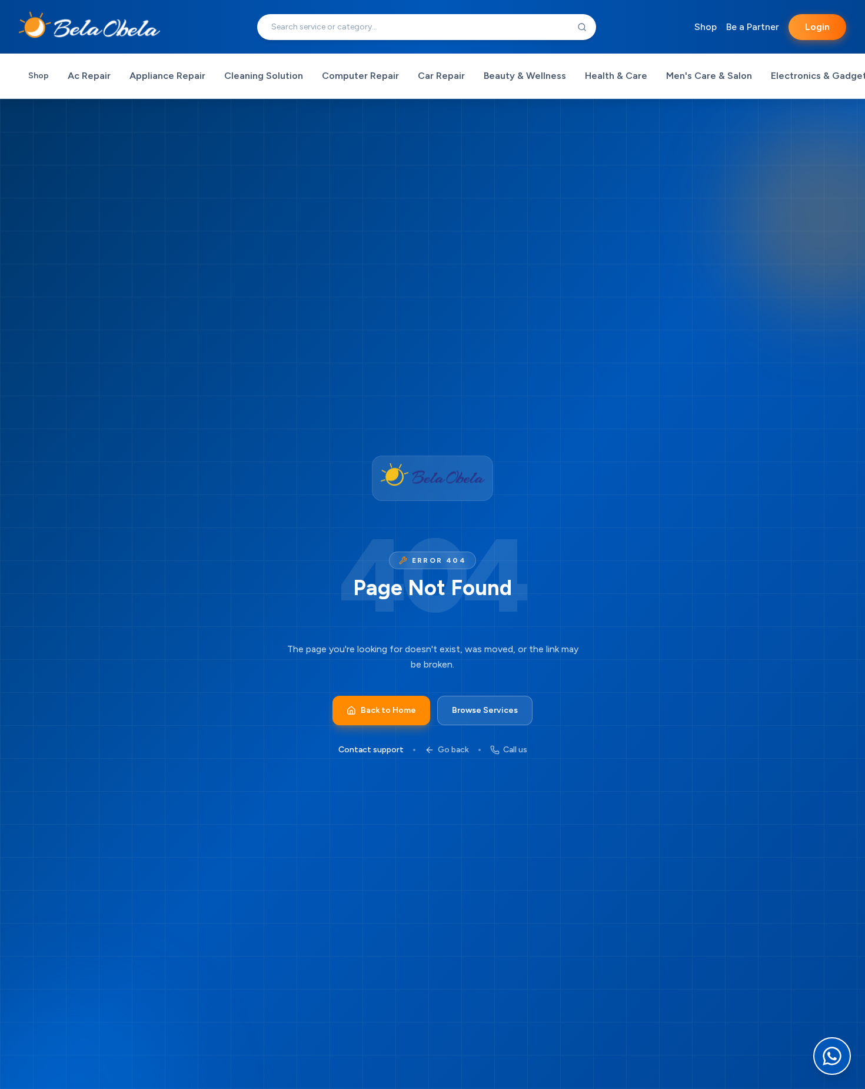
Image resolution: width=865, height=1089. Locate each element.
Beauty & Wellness (525, 75)
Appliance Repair (167, 75)
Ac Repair (89, 75)
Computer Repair (360, 75)
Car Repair (441, 75)
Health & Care (616, 75)
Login (817, 26)
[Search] (582, 27)
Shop (705, 26)
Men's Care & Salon (709, 75)
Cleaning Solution (263, 75)
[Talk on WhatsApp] (832, 1056)
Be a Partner (752, 26)
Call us (515, 750)
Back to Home (388, 710)
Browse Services (485, 710)
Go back (453, 750)
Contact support (371, 750)
